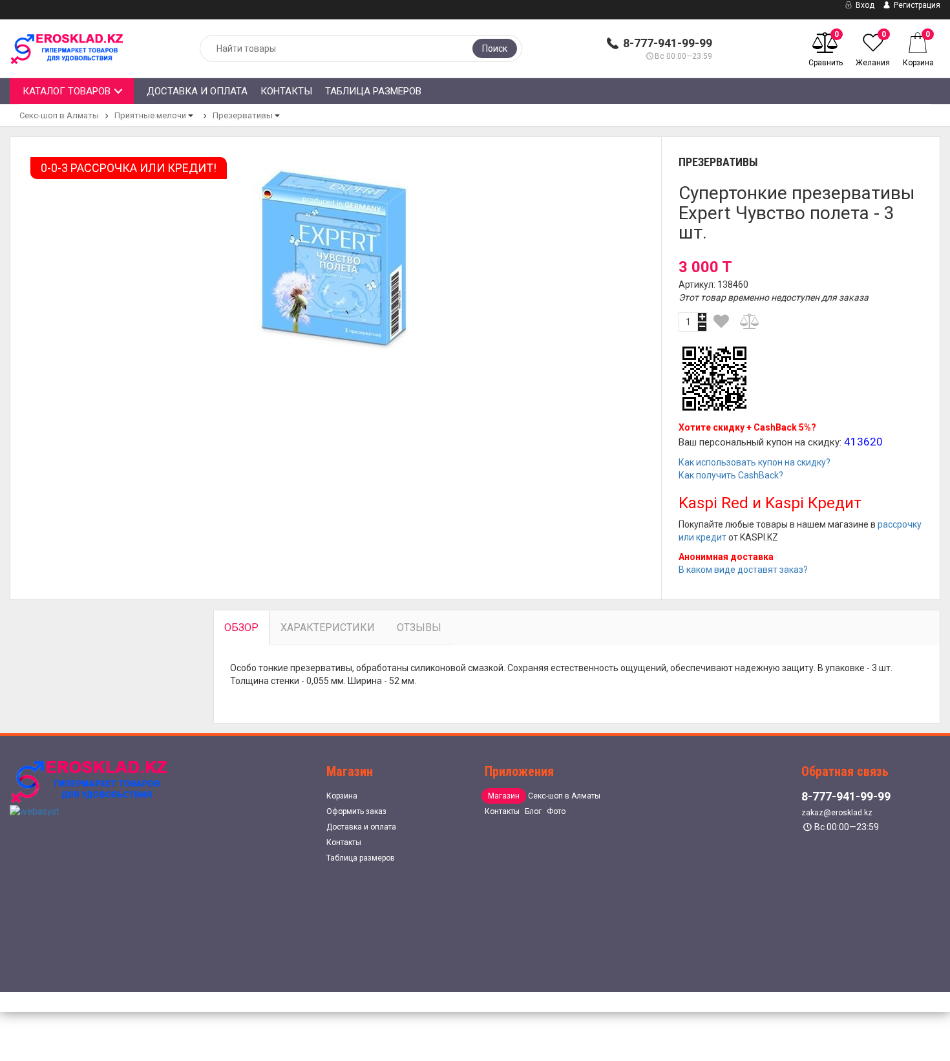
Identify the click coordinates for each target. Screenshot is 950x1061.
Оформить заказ (356, 811)
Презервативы (243, 115)
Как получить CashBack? (731, 475)
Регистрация (916, 5)
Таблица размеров (373, 91)
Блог (533, 811)
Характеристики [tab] (327, 627)
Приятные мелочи (150, 115)
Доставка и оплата (197, 91)
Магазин (504, 795)
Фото (556, 811)
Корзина (341, 795)
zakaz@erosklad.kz (836, 812)
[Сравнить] (750, 321)
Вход (864, 5)
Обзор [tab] (241, 627)
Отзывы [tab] (419, 627)
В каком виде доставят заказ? (743, 569)
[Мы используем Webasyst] (34, 810)
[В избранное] (722, 321)
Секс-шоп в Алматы (59, 115)
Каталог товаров (67, 91)
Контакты (286, 91)
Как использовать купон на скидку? (754, 462)
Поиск (494, 48)
